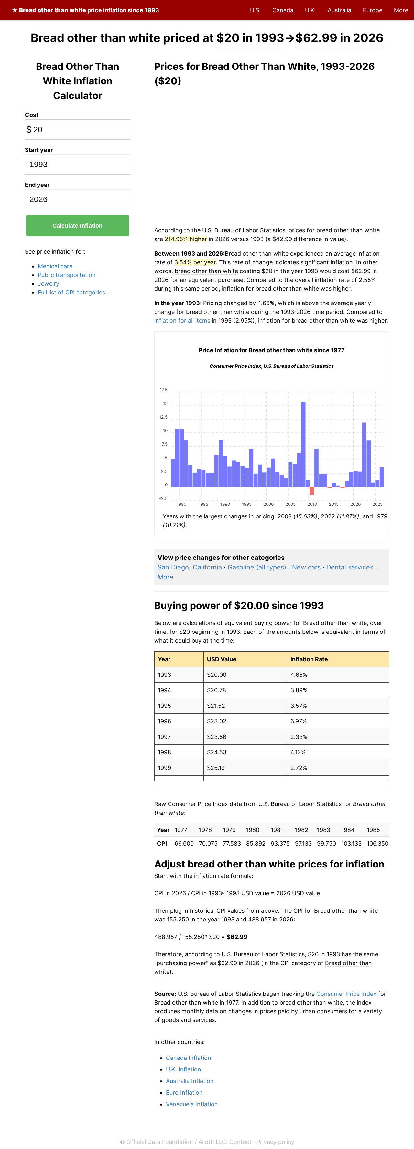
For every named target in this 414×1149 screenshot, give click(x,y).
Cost (31, 115)
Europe (372, 10)
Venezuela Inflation (192, 1104)
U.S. (255, 10)
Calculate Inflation (77, 225)
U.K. (310, 10)
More (401, 10)
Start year (39, 149)
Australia (339, 10)
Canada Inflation (188, 1057)
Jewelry (48, 283)
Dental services (349, 567)
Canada (282, 10)
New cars (306, 567)
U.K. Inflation (183, 1069)
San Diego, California (190, 567)
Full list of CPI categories (71, 292)
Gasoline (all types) (257, 567)
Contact (240, 1141)
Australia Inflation (190, 1081)
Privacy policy (275, 1141)
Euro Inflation (184, 1092)
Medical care (55, 266)
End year (37, 184)
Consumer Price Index (346, 993)
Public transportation (67, 274)
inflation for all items (182, 320)
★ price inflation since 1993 (85, 10)
